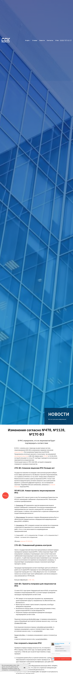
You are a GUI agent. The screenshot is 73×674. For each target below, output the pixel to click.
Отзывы (34, 40)
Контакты (50, 40)
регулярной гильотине (21, 456)
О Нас (57, 40)
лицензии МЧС (19, 452)
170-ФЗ (45, 456)
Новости (42, 40)
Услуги (27, 40)
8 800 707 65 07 (66, 40)
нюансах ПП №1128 (26, 541)
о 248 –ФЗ (31, 580)
